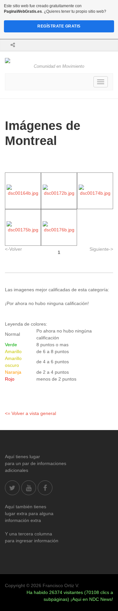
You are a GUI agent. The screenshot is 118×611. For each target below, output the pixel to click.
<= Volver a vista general (30, 413)
